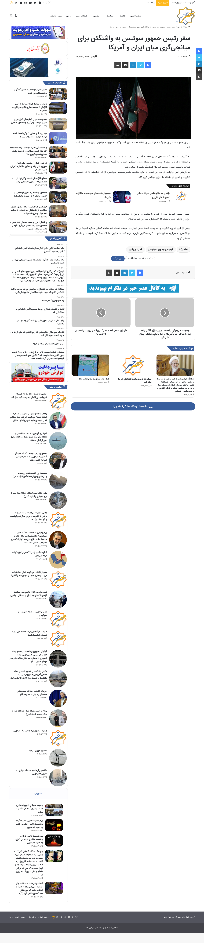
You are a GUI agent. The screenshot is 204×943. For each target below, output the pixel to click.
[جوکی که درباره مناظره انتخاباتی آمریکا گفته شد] (133, 365)
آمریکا (182, 249)
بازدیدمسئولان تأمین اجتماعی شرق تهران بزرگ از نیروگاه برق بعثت (29, 809)
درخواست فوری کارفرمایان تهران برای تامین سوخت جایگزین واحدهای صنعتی (29, 120)
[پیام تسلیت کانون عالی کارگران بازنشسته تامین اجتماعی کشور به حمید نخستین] (54, 825)
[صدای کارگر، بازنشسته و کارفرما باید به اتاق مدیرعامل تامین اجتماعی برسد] (58, 183)
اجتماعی (96, 16)
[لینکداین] (133, 65)
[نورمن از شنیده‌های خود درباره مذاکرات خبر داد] (122, 197)
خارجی (179, 27)
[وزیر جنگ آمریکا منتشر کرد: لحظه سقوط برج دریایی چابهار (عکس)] (58, 500)
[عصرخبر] (185, 16)
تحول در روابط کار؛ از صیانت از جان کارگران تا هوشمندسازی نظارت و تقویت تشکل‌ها (29, 107)
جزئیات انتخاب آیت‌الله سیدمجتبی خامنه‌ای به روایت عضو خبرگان (32, 692)
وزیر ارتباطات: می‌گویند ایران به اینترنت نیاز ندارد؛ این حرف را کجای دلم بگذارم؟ (29, 573)
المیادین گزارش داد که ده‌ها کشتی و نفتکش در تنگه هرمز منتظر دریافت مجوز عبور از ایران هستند (29, 437)
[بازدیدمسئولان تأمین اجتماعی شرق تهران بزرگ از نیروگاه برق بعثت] (54, 810)
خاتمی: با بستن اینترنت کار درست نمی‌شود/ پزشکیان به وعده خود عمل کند (29, 395)
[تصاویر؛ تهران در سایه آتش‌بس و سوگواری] (58, 619)
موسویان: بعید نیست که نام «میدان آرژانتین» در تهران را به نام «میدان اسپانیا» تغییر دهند (31, 457)
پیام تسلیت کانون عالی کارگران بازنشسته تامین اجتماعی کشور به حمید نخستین (29, 824)
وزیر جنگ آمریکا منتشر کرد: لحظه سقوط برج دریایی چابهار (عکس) (29, 494)
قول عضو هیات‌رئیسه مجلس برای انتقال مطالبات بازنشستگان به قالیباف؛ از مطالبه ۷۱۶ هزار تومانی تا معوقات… (29, 210)
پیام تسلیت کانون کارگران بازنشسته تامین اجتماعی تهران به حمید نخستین (121, 2)
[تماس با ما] (11, 3)
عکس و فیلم (56, 16)
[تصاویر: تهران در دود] (58, 758)
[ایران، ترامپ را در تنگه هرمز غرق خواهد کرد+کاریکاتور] (58, 559)
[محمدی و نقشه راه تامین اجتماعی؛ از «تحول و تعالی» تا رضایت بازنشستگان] (58, 197)
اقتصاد (122, 16)
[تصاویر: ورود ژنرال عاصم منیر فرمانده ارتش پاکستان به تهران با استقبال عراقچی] (58, 599)
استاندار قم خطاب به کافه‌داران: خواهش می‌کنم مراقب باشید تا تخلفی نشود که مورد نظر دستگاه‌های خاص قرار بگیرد (29, 888)
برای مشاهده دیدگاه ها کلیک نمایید (133, 406)
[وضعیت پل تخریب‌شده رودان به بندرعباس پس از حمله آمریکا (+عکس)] (58, 480)
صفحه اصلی (135, 16)
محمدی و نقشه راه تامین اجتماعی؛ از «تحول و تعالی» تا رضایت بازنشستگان (30, 194)
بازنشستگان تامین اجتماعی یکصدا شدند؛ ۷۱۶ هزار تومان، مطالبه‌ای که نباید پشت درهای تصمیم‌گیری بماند (28, 151)
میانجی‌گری (135, 249)
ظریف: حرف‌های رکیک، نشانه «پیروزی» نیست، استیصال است (29, 633)
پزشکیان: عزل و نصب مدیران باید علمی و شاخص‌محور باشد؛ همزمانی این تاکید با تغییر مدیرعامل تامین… (28, 225)
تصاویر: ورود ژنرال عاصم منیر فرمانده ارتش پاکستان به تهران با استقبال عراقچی (28, 593)
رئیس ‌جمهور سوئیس (160, 249)
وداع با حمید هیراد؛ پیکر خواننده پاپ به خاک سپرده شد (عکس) (29, 712)
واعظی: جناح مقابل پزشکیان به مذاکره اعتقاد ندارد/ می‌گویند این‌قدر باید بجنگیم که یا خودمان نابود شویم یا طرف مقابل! (28, 417)
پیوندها (24, 917)
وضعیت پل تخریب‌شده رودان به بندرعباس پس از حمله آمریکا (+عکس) (30, 474)
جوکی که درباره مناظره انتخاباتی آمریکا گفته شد (135, 380)
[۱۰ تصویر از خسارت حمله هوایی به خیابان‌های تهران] (58, 777)
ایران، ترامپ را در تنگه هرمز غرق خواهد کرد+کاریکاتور (29, 554)
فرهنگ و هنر (81, 16)
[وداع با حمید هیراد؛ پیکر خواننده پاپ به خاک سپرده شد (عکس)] (58, 718)
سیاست (109, 16)
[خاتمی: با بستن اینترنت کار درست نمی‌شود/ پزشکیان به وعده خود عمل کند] (58, 401)
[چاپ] (117, 65)
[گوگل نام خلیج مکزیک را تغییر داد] (90, 365)
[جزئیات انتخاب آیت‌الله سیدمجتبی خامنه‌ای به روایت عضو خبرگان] (58, 698)
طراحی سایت (112, 927)
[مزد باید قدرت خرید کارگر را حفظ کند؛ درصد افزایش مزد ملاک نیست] (58, 138)
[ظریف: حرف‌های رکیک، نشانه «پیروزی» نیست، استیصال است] (58, 639)
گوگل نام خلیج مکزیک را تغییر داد (94, 379)
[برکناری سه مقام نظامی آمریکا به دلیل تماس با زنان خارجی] (181, 196)
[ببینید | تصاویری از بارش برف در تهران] (58, 738)
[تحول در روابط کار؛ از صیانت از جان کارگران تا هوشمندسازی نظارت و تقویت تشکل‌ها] (58, 108)
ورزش (68, 16)
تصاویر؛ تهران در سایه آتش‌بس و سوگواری (32, 613)
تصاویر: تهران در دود (38, 750)
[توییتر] (140, 65)
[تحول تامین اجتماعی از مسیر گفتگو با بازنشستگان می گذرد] (58, 94)
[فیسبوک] (148, 65)
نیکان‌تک (90, 927)
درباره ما (32, 917)
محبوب (38, 793)
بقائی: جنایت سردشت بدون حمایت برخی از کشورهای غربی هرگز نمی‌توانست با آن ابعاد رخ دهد (28, 516)
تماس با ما (14, 917)
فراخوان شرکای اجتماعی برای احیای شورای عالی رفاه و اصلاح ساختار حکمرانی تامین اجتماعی (28, 166)
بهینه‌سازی (99, 927)
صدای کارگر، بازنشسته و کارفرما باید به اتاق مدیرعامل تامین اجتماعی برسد (29, 180)
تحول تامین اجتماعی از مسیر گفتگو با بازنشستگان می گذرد (30, 91)
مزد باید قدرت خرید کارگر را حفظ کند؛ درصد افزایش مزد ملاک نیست (30, 135)
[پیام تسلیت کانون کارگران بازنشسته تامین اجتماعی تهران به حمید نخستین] (54, 840)
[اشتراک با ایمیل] (125, 65)
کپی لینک (117, 258)
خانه (186, 27)
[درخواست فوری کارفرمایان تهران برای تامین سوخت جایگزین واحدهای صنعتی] (58, 124)
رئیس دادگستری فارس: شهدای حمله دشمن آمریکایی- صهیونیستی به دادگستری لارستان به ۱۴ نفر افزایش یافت (28, 674)
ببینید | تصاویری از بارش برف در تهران (30, 730)
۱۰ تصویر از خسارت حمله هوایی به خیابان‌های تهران (31, 772)
